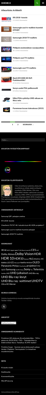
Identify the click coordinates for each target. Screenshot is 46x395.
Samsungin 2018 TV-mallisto (25, 38)
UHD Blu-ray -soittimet (16, 281)
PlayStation (22, 266)
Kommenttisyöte (7, 376)
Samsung (10, 269)
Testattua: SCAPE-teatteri (26, 342)
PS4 (38, 266)
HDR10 (18, 258)
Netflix (23, 262)
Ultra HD (5, 284)
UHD (8, 273)
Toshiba (3, 273)
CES (33, 249)
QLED (3, 270)
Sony (27, 269)
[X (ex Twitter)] (4, 306)
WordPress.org (7, 381)
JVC (42, 259)
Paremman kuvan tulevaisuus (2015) (28, 108)
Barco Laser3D (26, 250)
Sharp (22, 270)
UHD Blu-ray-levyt (13, 277)
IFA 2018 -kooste (20, 17)
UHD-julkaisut (19, 273)
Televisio (38, 269)
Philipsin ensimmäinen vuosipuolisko (28, 48)
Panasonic (6, 265)
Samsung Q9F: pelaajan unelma (13, 216)
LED (9, 262)
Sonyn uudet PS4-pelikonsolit (25, 88)
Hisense (26, 259)
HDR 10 (7, 258)
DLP (37, 250)
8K (5, 250)
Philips (15, 265)
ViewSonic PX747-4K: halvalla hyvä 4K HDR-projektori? (22, 225)
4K (2, 250)
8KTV (8, 250)
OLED (36, 262)
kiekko (4, 262)
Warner (12, 284)
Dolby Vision (24, 254)
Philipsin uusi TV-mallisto (23, 58)
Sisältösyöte (5, 372)
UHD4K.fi (6, 3)
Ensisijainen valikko (43, 3)
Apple (12, 250)
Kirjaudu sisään (7, 367)
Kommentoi (23, 20)
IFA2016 (37, 259)
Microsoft (17, 262)
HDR (37, 254)
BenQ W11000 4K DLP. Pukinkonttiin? (22, 79)
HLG (31, 258)
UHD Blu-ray (33, 273)
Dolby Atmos (8, 254)
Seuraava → (28, 124)
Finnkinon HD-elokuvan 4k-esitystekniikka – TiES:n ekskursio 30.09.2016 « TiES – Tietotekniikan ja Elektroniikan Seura (20, 340)
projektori (32, 265)
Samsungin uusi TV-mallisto (24, 68)
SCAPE (18, 270)
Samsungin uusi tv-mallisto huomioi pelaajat (18, 230)
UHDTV (37, 281)
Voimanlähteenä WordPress (10, 392)
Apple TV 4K (18, 250)
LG (12, 262)
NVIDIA (29, 263)
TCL (32, 270)
